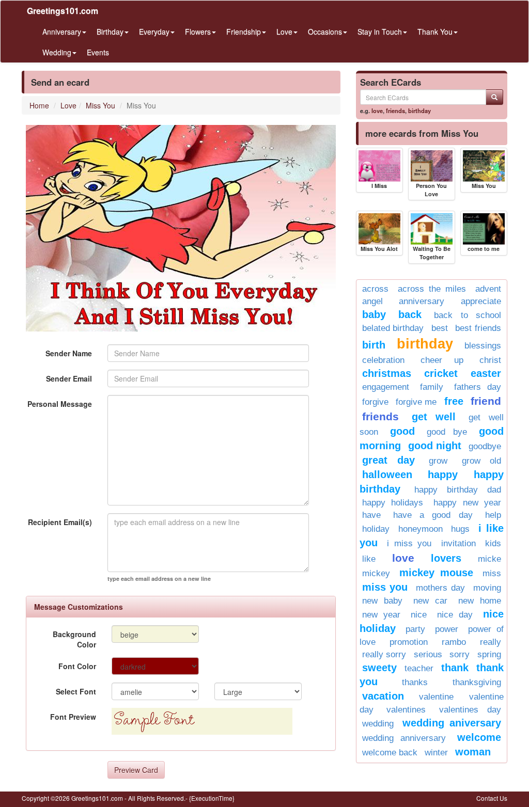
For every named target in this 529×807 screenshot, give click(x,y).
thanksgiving (477, 682)
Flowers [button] (198, 31)
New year (381, 615)
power (446, 629)
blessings (482, 346)
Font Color (77, 666)
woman (473, 751)
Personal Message (59, 404)
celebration (383, 360)
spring (489, 654)
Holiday (376, 529)
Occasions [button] (325, 31)
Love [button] (284, 31)
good (402, 431)
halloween (387, 474)
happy (443, 474)
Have (371, 515)
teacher (418, 668)
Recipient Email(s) (60, 522)
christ (490, 360)
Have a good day (433, 515)
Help (493, 515)
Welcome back (389, 752)
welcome (479, 737)
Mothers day (440, 588)
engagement (385, 387)
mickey (376, 573)
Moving (487, 588)
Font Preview (73, 716)
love (377, 110)
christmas (386, 373)
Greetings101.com (62, 11)
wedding (378, 724)
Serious (428, 654)
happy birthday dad (457, 490)
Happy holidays (392, 503)
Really (490, 642)
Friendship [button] (243, 31)
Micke (489, 559)
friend (486, 401)
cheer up (442, 360)
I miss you (409, 543)
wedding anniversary (404, 738)
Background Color (74, 639)
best (439, 328)
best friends (478, 328)
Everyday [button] (154, 31)
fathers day (477, 387)
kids (493, 543)
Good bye (446, 432)
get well (434, 416)
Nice (419, 615)
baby (374, 314)
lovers (446, 558)
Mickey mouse (436, 572)
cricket (441, 373)
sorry (459, 654)
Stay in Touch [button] (379, 31)
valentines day (470, 710)
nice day (455, 615)
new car (430, 601)
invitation (458, 543)
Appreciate (481, 301)
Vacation (383, 696)
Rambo (454, 642)
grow (438, 461)
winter (436, 752)
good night (434, 445)
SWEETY (379, 667)
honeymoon (420, 529)
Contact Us (491, 798)
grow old (481, 461)
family (431, 387)
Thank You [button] (435, 31)
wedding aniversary (451, 723)
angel (372, 301)
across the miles (432, 289)
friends (395, 110)
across (375, 289)
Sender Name (68, 353)
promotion (409, 642)
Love (68, 105)
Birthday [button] (110, 31)
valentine (436, 697)
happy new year (467, 503)
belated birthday (393, 328)
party (415, 629)
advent (488, 289)
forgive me (416, 402)
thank (455, 667)
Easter (486, 373)
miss (492, 573)
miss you (385, 587)
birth (373, 345)
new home (479, 601)
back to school (467, 315)
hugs (460, 529)
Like (369, 559)
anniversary (421, 301)
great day (388, 460)
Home (39, 105)
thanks (415, 682)
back (410, 314)
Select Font (76, 691)
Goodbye (485, 446)
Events (98, 52)
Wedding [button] (56, 52)
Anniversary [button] (61, 31)
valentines (406, 710)
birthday (419, 110)
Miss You (100, 105)
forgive (375, 402)
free (453, 401)
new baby (382, 601)
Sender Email (69, 378)
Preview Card (136, 770)
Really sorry (384, 654)
